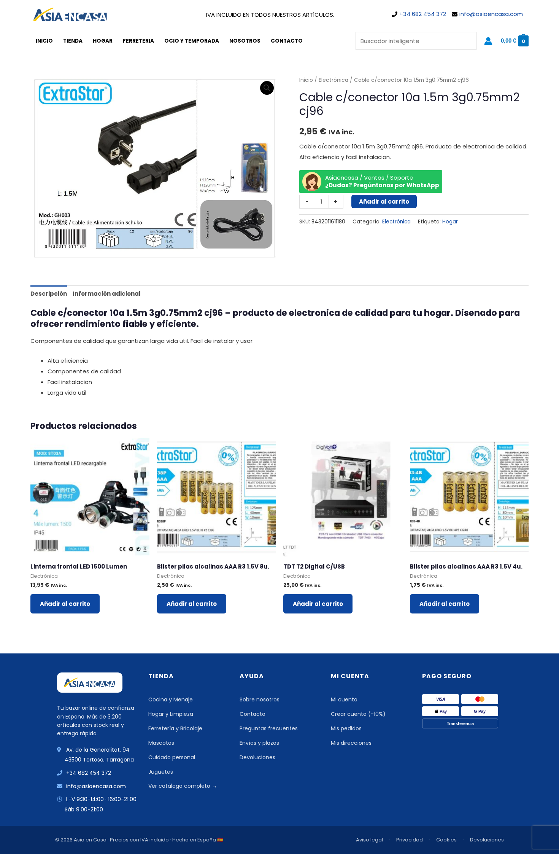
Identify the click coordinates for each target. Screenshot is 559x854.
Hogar (103, 41)
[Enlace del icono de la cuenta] (488, 41)
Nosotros (244, 41)
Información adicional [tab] (107, 294)
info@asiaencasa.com (491, 14)
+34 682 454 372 (422, 14)
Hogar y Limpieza (170, 714)
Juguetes (160, 772)
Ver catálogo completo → (182, 786)
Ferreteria (138, 41)
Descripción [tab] (48, 294)
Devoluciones (257, 757)
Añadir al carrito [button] (65, 604)
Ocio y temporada (191, 41)
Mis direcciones (351, 743)
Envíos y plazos (259, 743)
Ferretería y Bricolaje (175, 728)
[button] (267, 88)
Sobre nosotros (260, 699)
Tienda (73, 41)
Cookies (446, 839)
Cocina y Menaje (170, 699)
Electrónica (333, 80)
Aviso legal (369, 839)
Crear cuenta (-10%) (358, 714)
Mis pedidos (346, 728)
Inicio (44, 41)
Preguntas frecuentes (269, 728)
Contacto (287, 41)
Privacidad (409, 839)
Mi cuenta (344, 699)
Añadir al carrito (384, 202)
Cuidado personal (171, 757)
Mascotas (161, 743)
